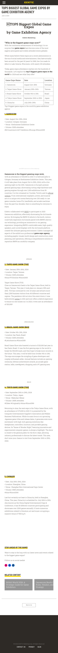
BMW (26, 211)
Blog (39, 647)
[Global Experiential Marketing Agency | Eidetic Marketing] (29, 3)
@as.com (29, 382)
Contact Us (21, 647)
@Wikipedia (29, 259)
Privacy (32, 647)
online (17, 299)
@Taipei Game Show (29, 321)
